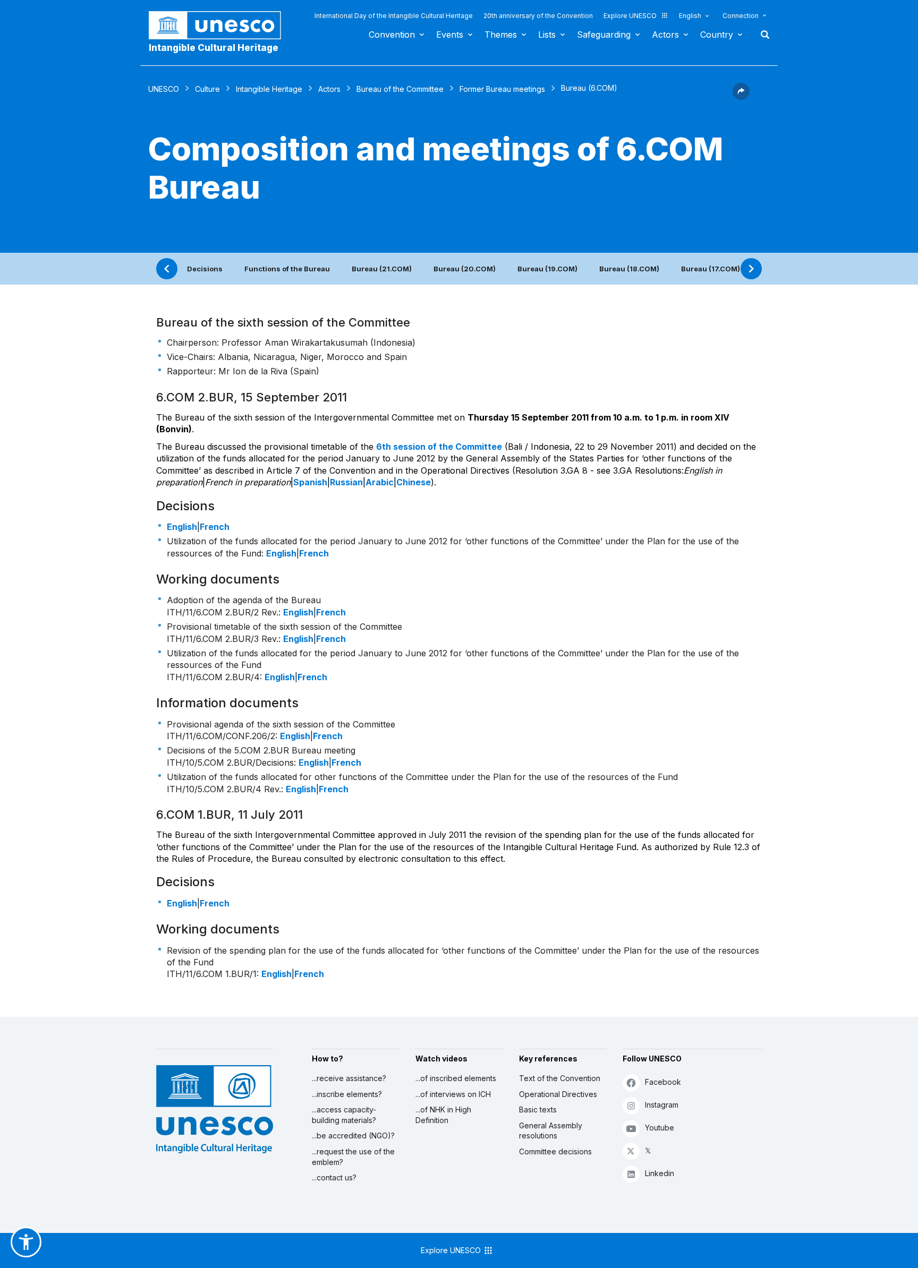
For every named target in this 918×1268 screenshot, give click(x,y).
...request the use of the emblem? (353, 1157)
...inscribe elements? (347, 1094)
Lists (547, 34)
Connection (740, 16)
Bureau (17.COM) (710, 268)
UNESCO (163, 88)
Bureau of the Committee (400, 88)
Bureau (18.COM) (629, 268)
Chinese (413, 482)
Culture (207, 88)
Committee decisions (555, 1151)
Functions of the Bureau (287, 268)
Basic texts (538, 1109)
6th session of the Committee (439, 446)
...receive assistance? (349, 1078)
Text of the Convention (559, 1078)
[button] (741, 96)
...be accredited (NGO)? (353, 1135)
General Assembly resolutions (550, 1131)
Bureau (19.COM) (547, 268)
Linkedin (659, 1173)
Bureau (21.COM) (382, 268)
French (215, 526)
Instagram (661, 1104)
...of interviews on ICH (453, 1094)
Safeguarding (604, 34)
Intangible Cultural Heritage (213, 47)
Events (449, 34)
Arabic (380, 482)
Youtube (659, 1127)
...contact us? (334, 1177)
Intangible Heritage (269, 88)
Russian (346, 482)
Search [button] (761, 34)
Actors (665, 34)
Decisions (205, 268)
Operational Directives (558, 1094)
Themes (500, 34)
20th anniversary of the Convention (538, 16)
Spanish (310, 482)
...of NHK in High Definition (443, 1115)
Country (716, 34)
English (690, 16)
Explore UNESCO (630, 16)
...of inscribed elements (455, 1078)
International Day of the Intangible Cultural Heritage (393, 16)
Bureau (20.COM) (465, 268)
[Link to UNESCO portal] (220, 25)
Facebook (663, 1081)
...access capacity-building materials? (344, 1115)
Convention (392, 34)
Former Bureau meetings (502, 88)
